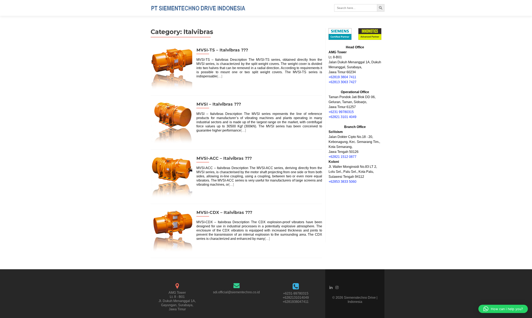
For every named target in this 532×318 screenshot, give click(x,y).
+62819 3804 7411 (342, 77)
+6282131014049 (296, 297)
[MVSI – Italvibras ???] (171, 122)
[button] (503, 309)
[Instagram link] (337, 287)
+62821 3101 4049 (342, 117)
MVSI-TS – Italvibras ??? (222, 50)
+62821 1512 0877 (342, 156)
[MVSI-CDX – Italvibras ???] (171, 230)
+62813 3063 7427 (342, 82)
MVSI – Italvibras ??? (218, 104)
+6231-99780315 (295, 293)
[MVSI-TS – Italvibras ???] (171, 68)
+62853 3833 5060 (342, 181)
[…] (219, 76)
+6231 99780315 (341, 112)
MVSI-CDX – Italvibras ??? (224, 212)
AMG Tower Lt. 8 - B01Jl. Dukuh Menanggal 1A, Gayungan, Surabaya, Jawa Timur (177, 301)
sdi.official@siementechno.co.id (236, 292)
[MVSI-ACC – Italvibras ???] (171, 176)
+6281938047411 (296, 301)
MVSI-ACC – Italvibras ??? (224, 158)
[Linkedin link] (330, 287)
